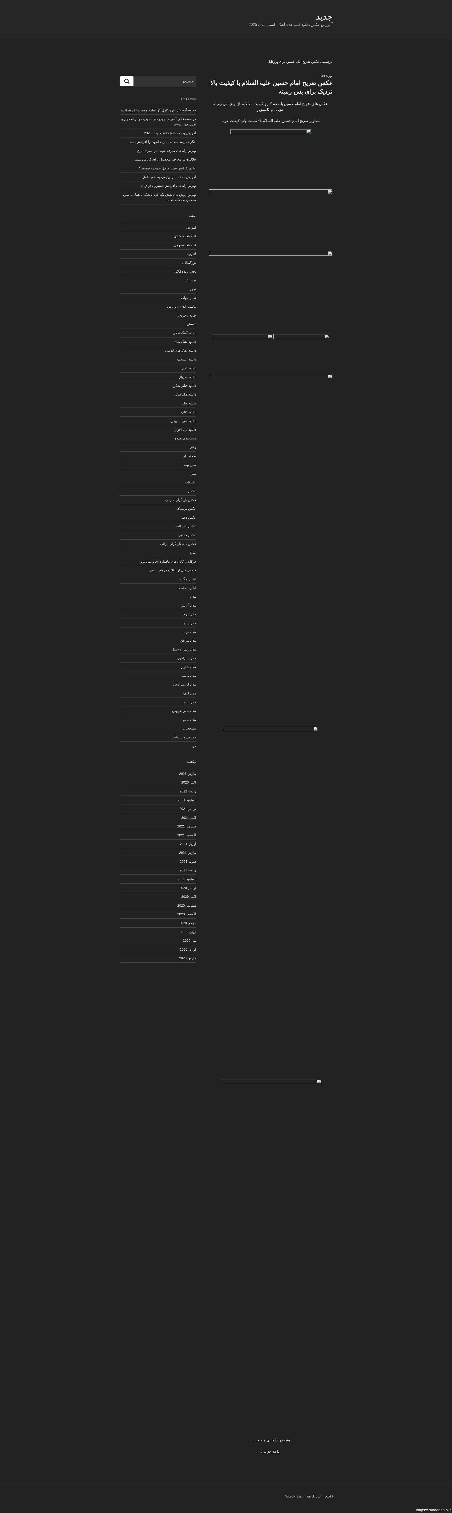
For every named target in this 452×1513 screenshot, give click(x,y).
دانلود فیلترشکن (185, 394)
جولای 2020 (187, 923)
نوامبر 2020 (187, 888)
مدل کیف (189, 693)
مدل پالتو (190, 623)
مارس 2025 (187, 774)
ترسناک (191, 280)
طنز (193, 473)
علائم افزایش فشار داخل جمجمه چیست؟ (167, 168)
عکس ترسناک (186, 508)
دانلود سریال (187, 377)
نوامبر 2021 (187, 809)
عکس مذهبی (187, 535)
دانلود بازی (189, 368)
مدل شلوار (188, 667)
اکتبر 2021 (188, 817)
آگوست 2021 (186, 835)
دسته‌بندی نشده (185, 438)
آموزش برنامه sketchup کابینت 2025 (170, 133)
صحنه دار (189, 456)
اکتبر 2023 (188, 782)
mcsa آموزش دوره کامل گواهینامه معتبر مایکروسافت (158, 110)
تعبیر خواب (188, 298)
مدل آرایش (188, 605)
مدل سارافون (186, 658)
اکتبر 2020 (188, 896)
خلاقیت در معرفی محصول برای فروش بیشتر (165, 159)
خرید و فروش (186, 315)
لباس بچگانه (188, 579)
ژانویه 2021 (188, 870)
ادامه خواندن (270, 1451)
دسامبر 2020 (187, 879)
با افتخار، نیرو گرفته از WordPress (309, 1496)
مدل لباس (189, 702)
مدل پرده (189, 632)
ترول (192, 289)
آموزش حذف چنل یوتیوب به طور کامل (169, 177)
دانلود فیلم (189, 403)
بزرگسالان (189, 263)
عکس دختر (188, 517)
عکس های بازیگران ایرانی (178, 544)
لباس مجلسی (187, 588)
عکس (192, 491)
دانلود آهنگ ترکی (184, 333)
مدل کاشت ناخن (184, 684)
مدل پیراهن (188, 640)
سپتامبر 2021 (186, 826)
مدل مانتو (189, 719)
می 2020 (189, 940)
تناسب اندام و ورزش (181, 306)
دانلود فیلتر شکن (184, 386)
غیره (193, 552)
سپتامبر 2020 (186, 905)
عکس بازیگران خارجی (180, 500)
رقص (192, 447)
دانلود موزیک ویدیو (183, 421)
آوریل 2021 (188, 844)
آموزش (191, 227)
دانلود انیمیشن (186, 359)
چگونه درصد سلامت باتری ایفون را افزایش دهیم (162, 142)
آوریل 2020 (188, 949)
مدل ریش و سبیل (184, 649)
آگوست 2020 (186, 914)
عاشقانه (190, 482)
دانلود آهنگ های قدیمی (180, 350)
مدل (193, 596)
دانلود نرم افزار (185, 429)
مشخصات (189, 728)
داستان (191, 324)
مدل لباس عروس (184, 711)
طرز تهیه (190, 464)
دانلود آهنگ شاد (185, 342)
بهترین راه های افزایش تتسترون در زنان (168, 186)
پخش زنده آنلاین (185, 271)
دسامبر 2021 (187, 800)
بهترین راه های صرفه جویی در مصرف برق (166, 151)
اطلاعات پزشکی (185, 236)
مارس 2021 (187, 852)
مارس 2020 (187, 958)
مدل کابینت (188, 676)
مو (194, 746)
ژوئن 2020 (188, 932)
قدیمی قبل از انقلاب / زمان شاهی (172, 570)
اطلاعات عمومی (185, 245)
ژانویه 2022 (188, 791)
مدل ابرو (190, 614)
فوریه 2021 (188, 861)
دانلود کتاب (188, 412)
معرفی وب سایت (184, 737)
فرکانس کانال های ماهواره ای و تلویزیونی (167, 561)
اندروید (191, 254)
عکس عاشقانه (186, 526)
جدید (324, 16)
